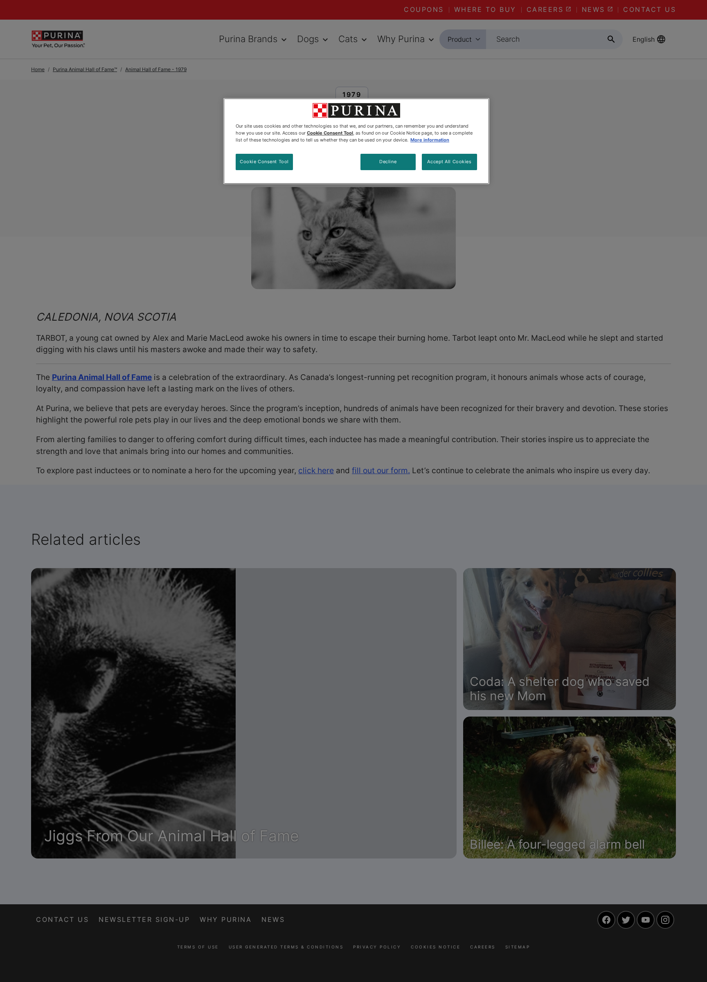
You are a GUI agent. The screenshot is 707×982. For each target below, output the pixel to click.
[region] (356, 141)
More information (429, 140)
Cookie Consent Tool (264, 161)
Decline (387, 161)
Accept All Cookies (449, 161)
